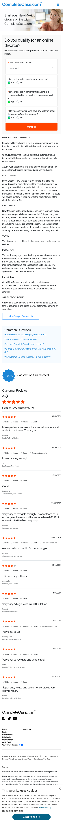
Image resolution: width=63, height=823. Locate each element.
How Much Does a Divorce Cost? (26, 759)
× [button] (59, 789)
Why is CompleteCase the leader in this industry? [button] (27, 356)
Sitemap (5, 767)
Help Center (6, 737)
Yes (12, 82)
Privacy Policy (45, 807)
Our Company (7, 740)
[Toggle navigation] (58, 4)
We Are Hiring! (7, 734)
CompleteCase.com (18, 712)
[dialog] (31, 804)
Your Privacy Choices (10, 745)
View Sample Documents (21, 316)
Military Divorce (34, 756)
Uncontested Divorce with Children (15, 756)
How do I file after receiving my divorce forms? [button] (25, 334)
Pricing (4, 732)
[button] (31, 811)
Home (4, 729)
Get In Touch (6, 742)
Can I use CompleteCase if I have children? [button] (24, 344)
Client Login (27, 729)
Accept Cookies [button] (31, 817)
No (21, 82)
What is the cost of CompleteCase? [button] (20, 339)
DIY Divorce (45, 756)
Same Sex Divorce (45, 759)
